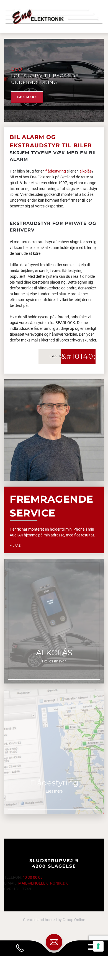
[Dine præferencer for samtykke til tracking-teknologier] (98, 946)
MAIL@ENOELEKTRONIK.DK (43, 883)
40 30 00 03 (32, 877)
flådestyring (55, 171)
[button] (91, 947)
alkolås (85, 171)
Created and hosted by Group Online (54, 920)
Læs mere (27, 97)
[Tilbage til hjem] (54, 16)
